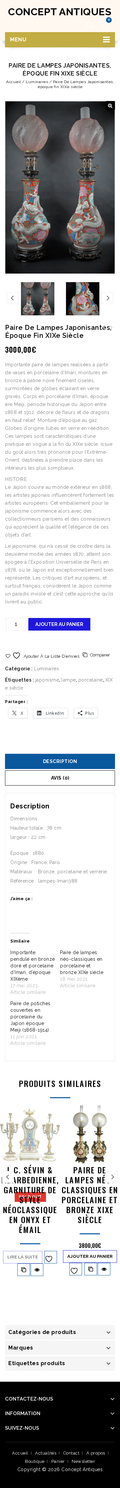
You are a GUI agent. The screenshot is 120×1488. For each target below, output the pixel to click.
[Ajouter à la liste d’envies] (50, 1257)
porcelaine (90, 680)
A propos (95, 1453)
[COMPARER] (23, 1269)
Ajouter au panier (59, 624)
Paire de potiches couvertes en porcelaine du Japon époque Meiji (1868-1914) (30, 1017)
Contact (71, 1453)
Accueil (13, 81)
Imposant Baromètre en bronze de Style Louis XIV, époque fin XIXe (104, 335)
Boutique (34, 1461)
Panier (58, 1461)
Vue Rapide (37, 1269)
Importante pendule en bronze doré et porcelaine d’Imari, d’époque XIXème (32, 966)
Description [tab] (60, 761)
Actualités (45, 1453)
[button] (110, 105)
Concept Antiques (59, 12)
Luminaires (37, 81)
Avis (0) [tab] (60, 778)
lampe (68, 680)
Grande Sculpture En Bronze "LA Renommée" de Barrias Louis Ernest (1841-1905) (111, 335)
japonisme (47, 680)
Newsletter (83, 1461)
